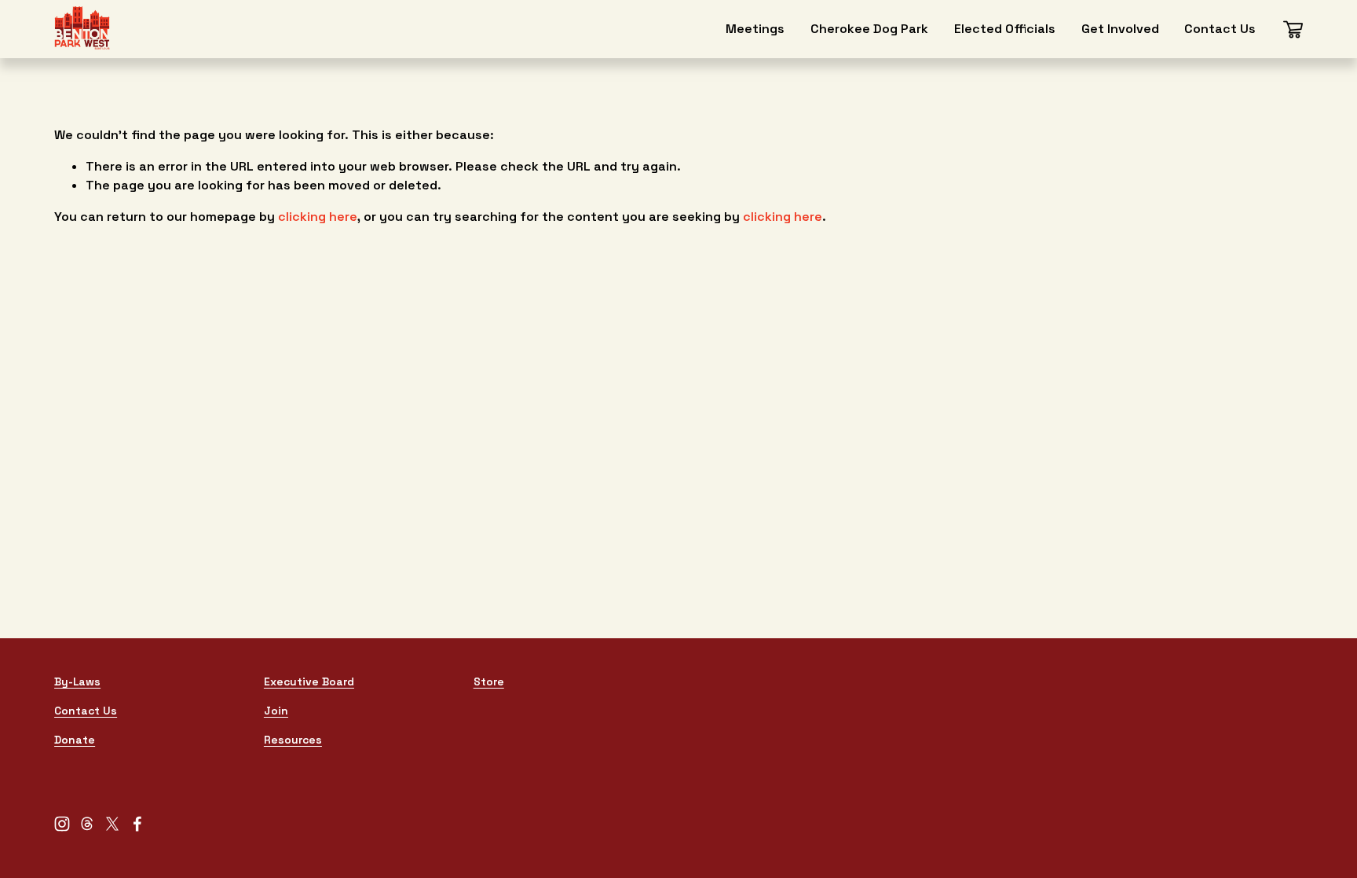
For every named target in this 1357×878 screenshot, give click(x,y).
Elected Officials (1004, 28)
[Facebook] (137, 824)
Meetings (755, 28)
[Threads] (87, 824)
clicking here (317, 216)
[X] (112, 824)
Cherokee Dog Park (869, 28)
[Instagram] (62, 824)
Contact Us (1220, 28)
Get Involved (1120, 28)
